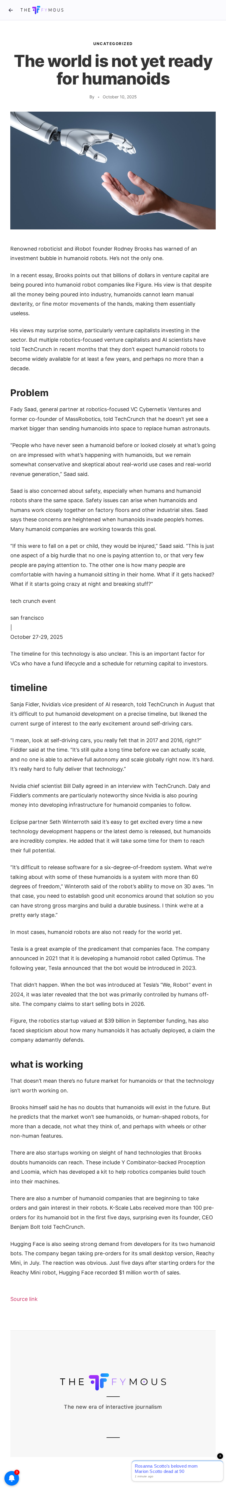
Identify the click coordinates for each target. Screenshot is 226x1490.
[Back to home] (10, 10)
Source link (24, 1299)
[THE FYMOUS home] (42, 10)
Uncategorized (113, 43)
